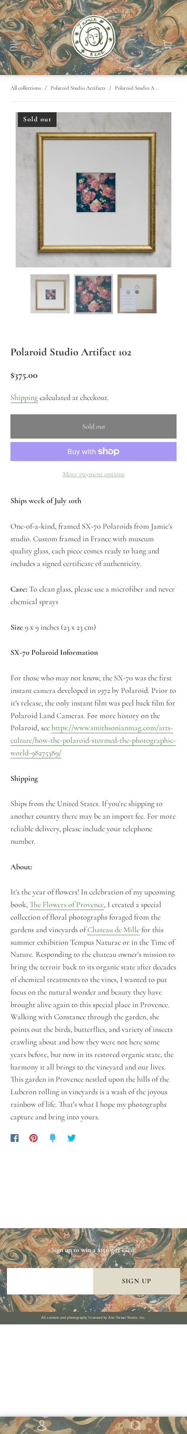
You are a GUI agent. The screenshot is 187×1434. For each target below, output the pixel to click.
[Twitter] (71, 1138)
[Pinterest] (33, 1138)
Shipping (24, 397)
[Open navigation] (20, 44)
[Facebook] (14, 1138)
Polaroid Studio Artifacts (77, 88)
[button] (31, 191)
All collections (25, 88)
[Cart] (167, 44)
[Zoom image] (93, 191)
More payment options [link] (93, 474)
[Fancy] (52, 1138)
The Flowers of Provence (67, 904)
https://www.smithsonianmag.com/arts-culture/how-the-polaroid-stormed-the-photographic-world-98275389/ (93, 740)
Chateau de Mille (113, 929)
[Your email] (50, 1281)
